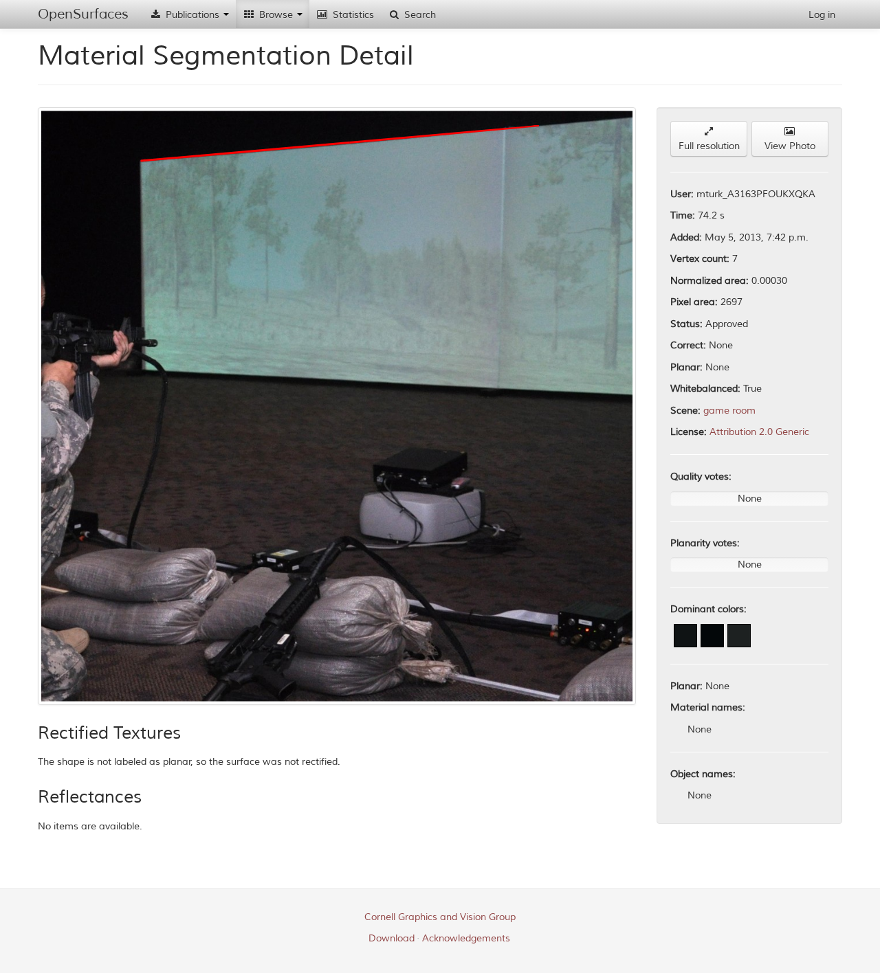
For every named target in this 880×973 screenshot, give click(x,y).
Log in (821, 15)
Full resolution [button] (709, 146)
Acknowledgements (466, 938)
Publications (192, 15)
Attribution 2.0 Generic (759, 432)
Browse (276, 15)
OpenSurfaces (83, 14)
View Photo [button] (789, 146)
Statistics (352, 15)
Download (391, 938)
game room (729, 410)
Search (419, 15)
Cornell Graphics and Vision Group (440, 917)
